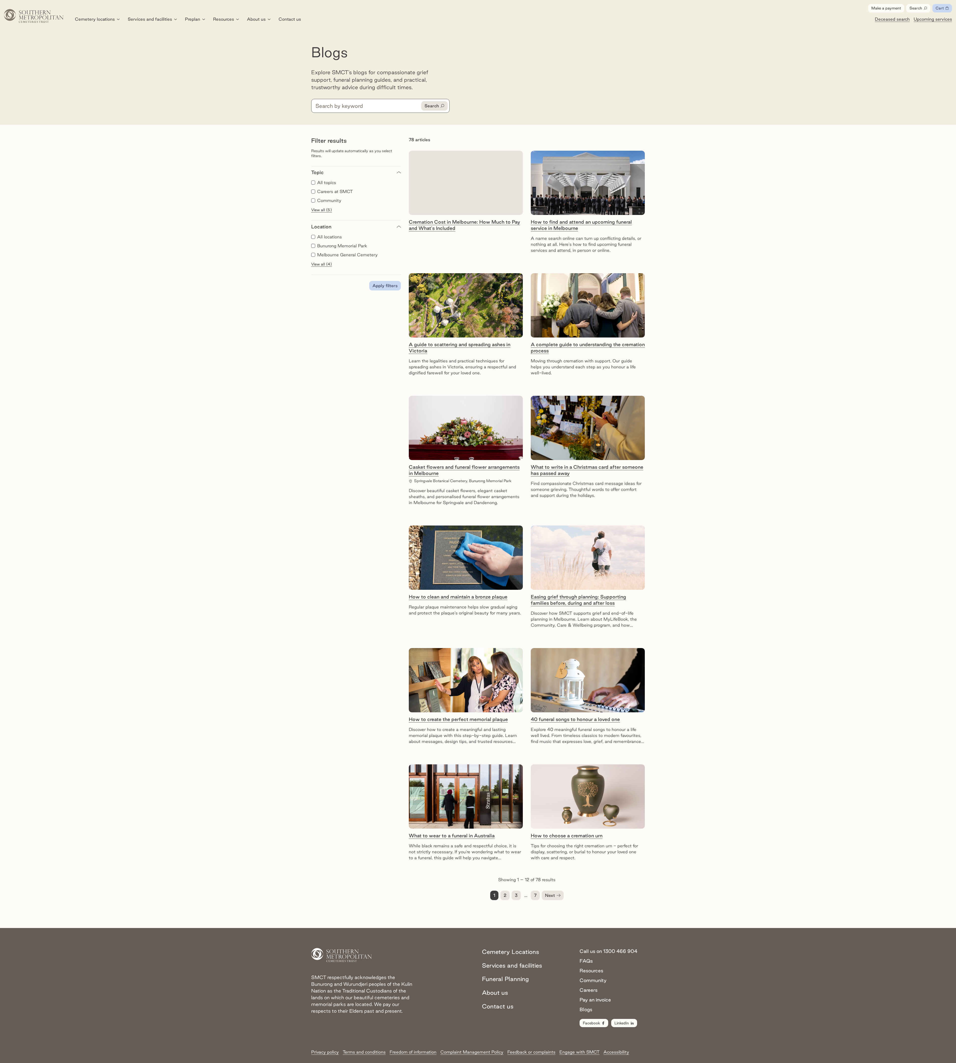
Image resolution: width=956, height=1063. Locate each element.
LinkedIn (621, 1023)
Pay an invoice (595, 999)
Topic (317, 172)
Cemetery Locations (510, 951)
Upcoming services (933, 19)
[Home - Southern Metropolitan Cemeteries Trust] (34, 16)
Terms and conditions (364, 1052)
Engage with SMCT (579, 1052)
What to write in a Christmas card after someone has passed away (587, 470)
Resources (223, 19)
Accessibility (616, 1052)
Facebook (591, 1023)
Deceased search (892, 19)
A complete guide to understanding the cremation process (588, 347)
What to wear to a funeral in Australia (452, 835)
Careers (589, 990)
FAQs (586, 961)
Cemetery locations (95, 19)
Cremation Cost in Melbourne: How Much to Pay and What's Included (464, 225)
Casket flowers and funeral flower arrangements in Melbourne (464, 470)
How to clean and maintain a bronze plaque (458, 596)
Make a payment (886, 8)
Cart (944, 9)
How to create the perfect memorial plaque (458, 719)
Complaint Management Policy (471, 1052)
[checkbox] (313, 183)
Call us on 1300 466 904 (608, 951)
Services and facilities (150, 19)
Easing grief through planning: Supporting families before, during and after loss (578, 600)
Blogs (586, 1009)
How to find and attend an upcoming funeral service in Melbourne (581, 225)
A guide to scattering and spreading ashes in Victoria (459, 347)
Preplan (192, 19)
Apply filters (385, 285)
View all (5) (321, 210)
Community (593, 980)
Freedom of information (413, 1052)
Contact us (290, 19)
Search (915, 8)
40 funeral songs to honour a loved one (575, 719)
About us (256, 19)
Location (321, 226)
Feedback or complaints (531, 1052)
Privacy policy (325, 1052)
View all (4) (321, 264)
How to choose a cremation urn (566, 835)
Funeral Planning (505, 979)
